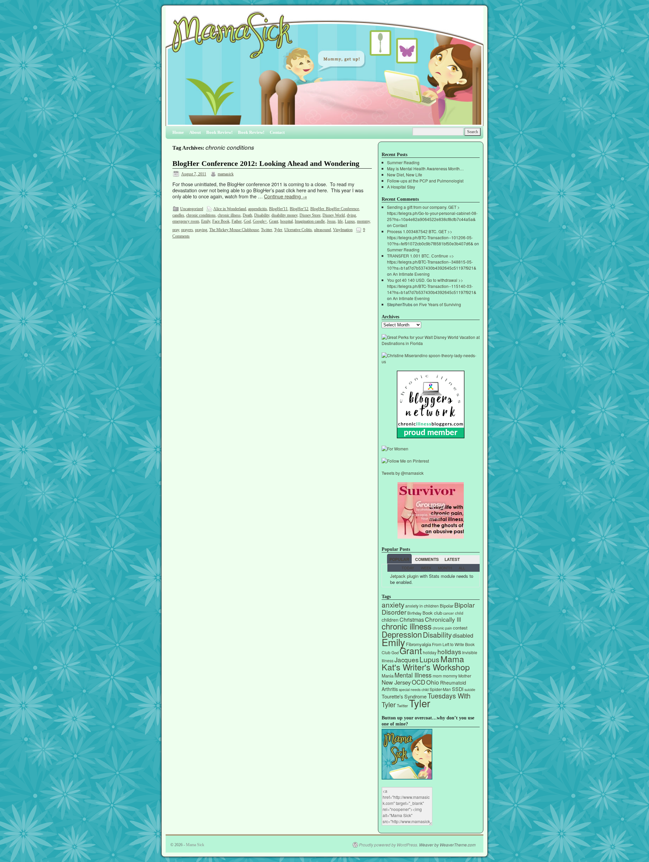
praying (201, 229)
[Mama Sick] (324, 68)
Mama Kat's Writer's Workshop (426, 662)
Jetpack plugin (404, 576)
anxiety (393, 604)
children (390, 619)
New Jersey (396, 682)
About (195, 132)
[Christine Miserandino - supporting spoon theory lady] (431, 361)
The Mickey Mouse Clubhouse (234, 229)
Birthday (414, 613)
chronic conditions (201, 215)
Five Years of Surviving (440, 304)
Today (408, 567)
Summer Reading (403, 162)
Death (247, 215)
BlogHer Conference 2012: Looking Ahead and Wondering (265, 163)
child (459, 613)
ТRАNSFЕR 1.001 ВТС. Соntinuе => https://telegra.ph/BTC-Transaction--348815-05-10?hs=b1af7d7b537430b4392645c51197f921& (431, 262)
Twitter (266, 229)
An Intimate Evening (411, 274)
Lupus (350, 221)
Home (178, 132)
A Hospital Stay (401, 187)
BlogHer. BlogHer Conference (334, 208)
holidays (449, 651)
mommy (363, 221)
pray (175, 229)
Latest (452, 559)
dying (351, 215)
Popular (399, 559)
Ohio (432, 682)
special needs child (414, 689)
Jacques (406, 659)
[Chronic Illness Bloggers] (430, 436)
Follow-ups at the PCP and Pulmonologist (425, 180)
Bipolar (446, 605)
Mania (387, 675)
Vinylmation (343, 229)
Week (426, 567)
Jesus (331, 221)
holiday (429, 652)
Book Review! (219, 132)
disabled (463, 635)
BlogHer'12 (299, 208)
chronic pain (442, 628)
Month (445, 567)
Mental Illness (413, 674)
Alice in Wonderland (229, 208)
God (247, 221)
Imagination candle (310, 221)
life (340, 221)
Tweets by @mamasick (403, 473)
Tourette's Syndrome (404, 696)
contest (460, 627)
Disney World (333, 215)
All (462, 567)
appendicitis (257, 208)
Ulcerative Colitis (298, 229)
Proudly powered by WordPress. (388, 844)
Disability (261, 215)
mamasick (226, 174)
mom (437, 676)
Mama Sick (195, 844)
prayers (187, 229)
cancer (448, 613)
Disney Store (309, 215)
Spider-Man (440, 689)
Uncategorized (191, 208)
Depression (402, 634)
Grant (273, 221)
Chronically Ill (443, 619)
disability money (284, 215)
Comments (427, 559)
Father (237, 221)
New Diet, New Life (404, 174)
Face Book (221, 221)
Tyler (278, 229)
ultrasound (322, 229)
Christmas (412, 619)
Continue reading (285, 196)
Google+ (260, 221)
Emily (205, 221)
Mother (464, 676)
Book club (432, 613)
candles (178, 215)
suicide (469, 689)
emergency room (185, 221)
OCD (418, 682)
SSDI (457, 688)
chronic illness (229, 215)
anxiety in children (422, 606)
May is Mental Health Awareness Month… (425, 168)
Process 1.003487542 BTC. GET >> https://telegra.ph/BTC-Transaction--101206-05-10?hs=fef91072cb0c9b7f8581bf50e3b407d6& (430, 237)
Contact (277, 132)
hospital (286, 221)
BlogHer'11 (278, 208)
